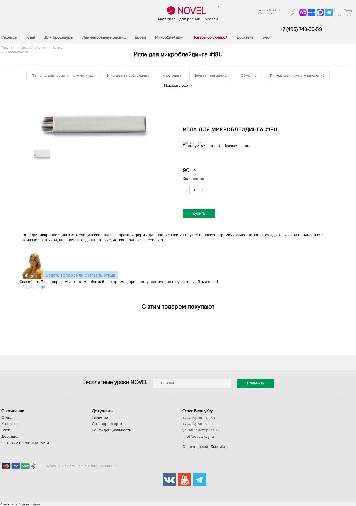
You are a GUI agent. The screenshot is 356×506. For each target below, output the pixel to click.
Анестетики (172, 75)
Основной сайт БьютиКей (205, 446)
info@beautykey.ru (198, 436)
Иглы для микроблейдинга (128, 75)
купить (199, 213)
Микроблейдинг (33, 47)
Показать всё (176, 85)
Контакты (9, 423)
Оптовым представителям (25, 442)
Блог (5, 430)
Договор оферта (107, 423)
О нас (6, 417)
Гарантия (100, 417)
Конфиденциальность (111, 430)
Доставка (9, 436)
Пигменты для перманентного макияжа (62, 75)
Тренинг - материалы (210, 75)
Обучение (248, 75)
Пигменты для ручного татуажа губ (297, 75)
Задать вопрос (35, 286)
